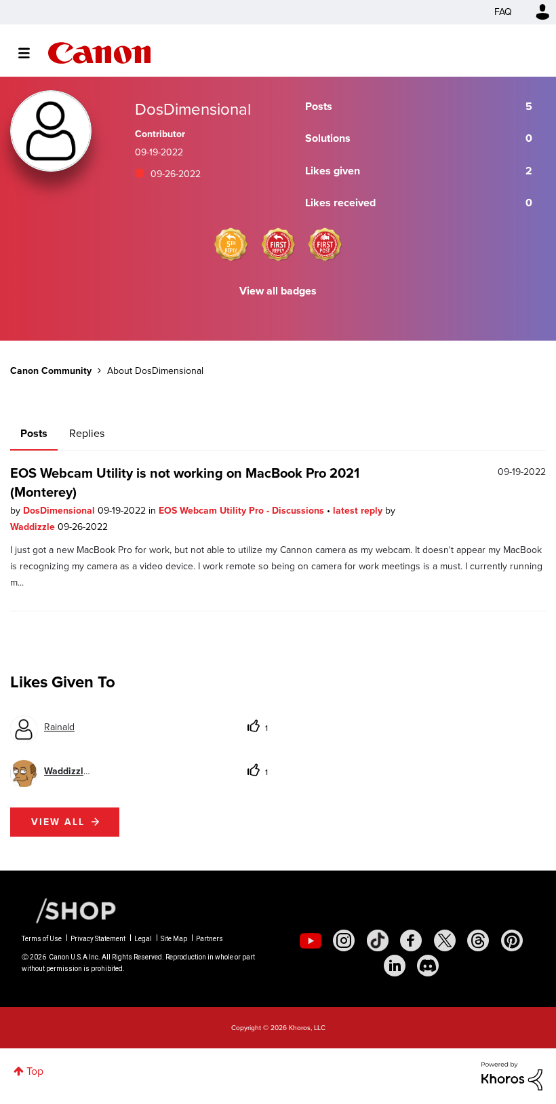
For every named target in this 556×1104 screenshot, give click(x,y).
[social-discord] (428, 965)
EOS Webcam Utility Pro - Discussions (243, 510)
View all (58, 822)
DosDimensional (60, 510)
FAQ (503, 12)
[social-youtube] (310, 940)
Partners (209, 939)
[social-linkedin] (394, 965)
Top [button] (34, 1071)
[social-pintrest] (512, 940)
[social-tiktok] (378, 940)
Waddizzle (34, 527)
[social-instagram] (344, 940)
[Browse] (31, 53)
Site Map (174, 939)
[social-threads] (478, 940)
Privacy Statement (98, 939)
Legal (143, 939)
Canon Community (99, 52)
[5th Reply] (231, 244)
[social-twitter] (445, 940)
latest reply (359, 510)
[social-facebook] (411, 940)
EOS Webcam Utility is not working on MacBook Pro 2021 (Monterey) (184, 482)
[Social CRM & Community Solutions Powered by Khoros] (511, 1075)
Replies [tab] (86, 433)
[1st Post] (325, 244)
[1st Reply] (278, 244)
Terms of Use (42, 939)
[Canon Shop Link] (69, 909)
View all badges (278, 291)
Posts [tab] (33, 433)
